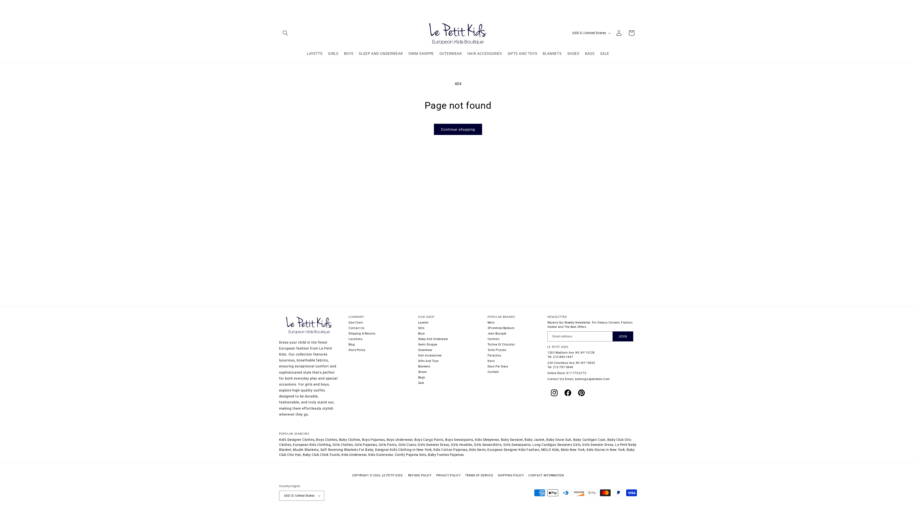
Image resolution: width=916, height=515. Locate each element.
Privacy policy (448, 475)
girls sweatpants (517, 445)
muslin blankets (305, 450)
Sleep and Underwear (433, 339)
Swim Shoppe (427, 344)
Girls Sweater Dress (597, 445)
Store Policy (357, 350)
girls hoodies (461, 445)
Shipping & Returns (362, 333)
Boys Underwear (400, 440)
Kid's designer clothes (296, 440)
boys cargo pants (428, 440)
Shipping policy (511, 475)
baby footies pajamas (446, 455)
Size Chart (356, 322)
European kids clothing (312, 445)
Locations (355, 339)
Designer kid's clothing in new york (403, 450)
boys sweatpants (459, 440)
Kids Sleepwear (487, 440)
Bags (421, 377)
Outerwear (425, 350)
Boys (421, 333)
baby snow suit (558, 440)
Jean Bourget (497, 333)
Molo (491, 322)
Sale (421, 383)
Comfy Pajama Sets (410, 455)
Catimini (494, 339)
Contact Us (356, 328)
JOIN (623, 336)
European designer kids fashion (513, 450)
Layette (423, 322)
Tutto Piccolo (497, 350)
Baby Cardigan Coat (589, 440)
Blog (352, 344)
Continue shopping (458, 129)
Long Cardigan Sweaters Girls (556, 445)
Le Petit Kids (392, 475)
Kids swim (477, 450)
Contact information (546, 475)
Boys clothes (326, 440)
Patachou (494, 355)
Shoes (422, 372)
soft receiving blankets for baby (346, 450)
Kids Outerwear (380, 455)
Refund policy (420, 475)
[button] (285, 33)
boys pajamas (373, 440)
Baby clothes (349, 440)
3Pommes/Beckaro (501, 328)
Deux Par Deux (498, 366)
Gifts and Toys (428, 361)
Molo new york (573, 450)
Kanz (491, 361)
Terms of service (479, 475)
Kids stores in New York (606, 450)
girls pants (388, 445)
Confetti (493, 372)
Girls (421, 328)
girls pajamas (366, 445)
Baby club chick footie (321, 455)
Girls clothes (343, 445)
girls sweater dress (433, 445)
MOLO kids (550, 450)
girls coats (407, 445)
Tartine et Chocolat (501, 344)
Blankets (424, 366)
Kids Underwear (353, 455)
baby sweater (512, 440)
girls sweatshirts (487, 445)
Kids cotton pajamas (450, 450)
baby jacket (535, 440)
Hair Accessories (430, 355)
